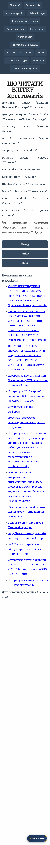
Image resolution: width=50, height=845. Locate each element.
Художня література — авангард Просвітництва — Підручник (26, 422)
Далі (25, 263)
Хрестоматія (25, 37)
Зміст (25, 253)
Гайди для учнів (15, 29)
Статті (40, 52)
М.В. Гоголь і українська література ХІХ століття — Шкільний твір (26, 549)
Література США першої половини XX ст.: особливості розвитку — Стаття (28, 396)
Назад (25, 244)
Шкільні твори (37, 13)
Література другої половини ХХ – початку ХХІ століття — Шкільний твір (28, 380)
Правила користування (25, 68)
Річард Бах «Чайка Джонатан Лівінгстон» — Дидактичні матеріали (27, 511)
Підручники (37, 29)
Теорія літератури (16, 60)
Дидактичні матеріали (19, 52)
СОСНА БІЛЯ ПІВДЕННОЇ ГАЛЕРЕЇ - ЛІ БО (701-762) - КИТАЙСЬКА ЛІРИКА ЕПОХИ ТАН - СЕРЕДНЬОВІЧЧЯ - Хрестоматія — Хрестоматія (27, 296)
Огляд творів (33, 5)
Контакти (38, 60)
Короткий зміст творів (25, 21)
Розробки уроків (14, 13)
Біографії (15, 5)
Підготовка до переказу (25, 44)
